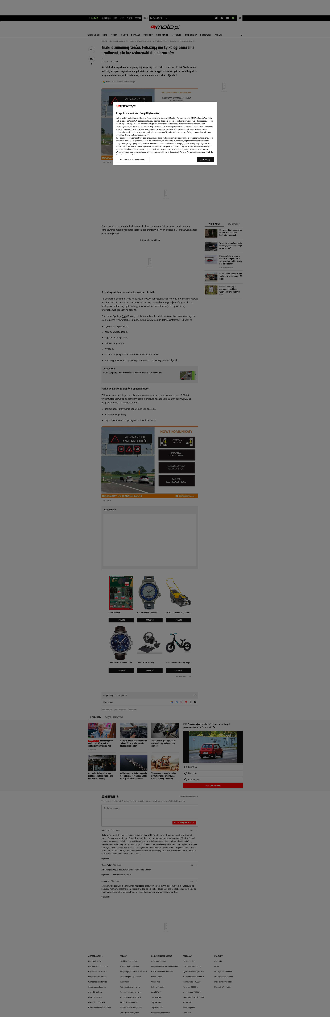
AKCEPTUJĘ (205, 160)
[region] (165, 133)
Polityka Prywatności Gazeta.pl (192, 152)
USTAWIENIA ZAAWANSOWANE (132, 160)
